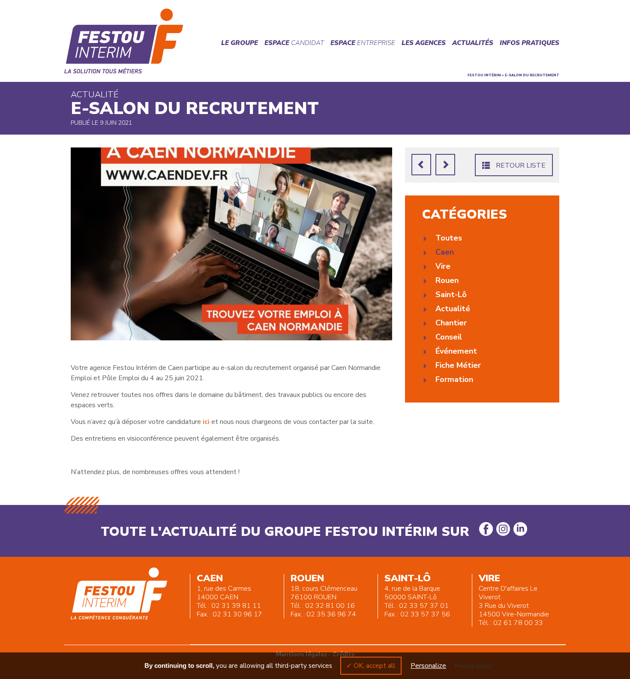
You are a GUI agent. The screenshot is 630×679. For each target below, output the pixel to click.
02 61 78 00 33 (518, 623)
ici (206, 422)
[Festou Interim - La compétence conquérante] (123, 41)
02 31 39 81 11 (236, 605)
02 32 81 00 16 (330, 605)
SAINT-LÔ (407, 578)
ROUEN (307, 578)
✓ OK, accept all (371, 665)
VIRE (489, 578)
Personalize (428, 665)
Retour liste (520, 165)
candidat (294, 43)
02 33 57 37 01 (424, 605)
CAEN (210, 578)
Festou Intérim (484, 75)
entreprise (362, 43)
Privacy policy (473, 665)
